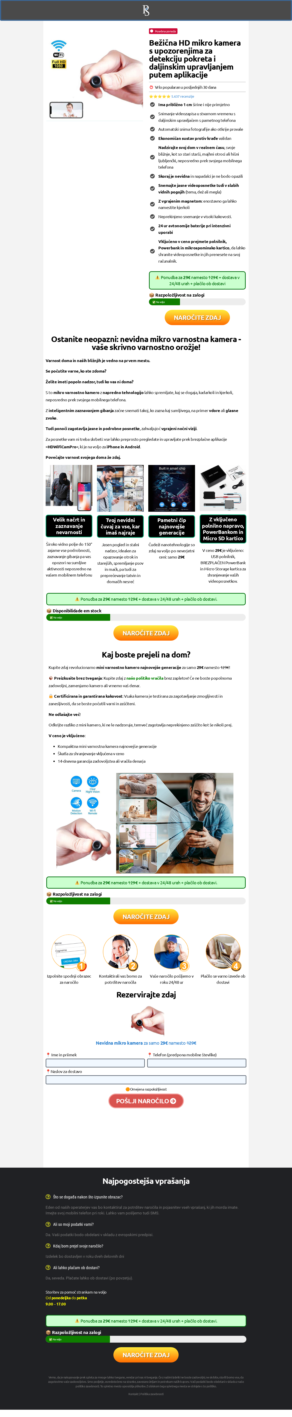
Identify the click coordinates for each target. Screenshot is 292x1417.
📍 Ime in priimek (61, 1055)
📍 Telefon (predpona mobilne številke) (182, 1055)
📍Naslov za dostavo (64, 1071)
